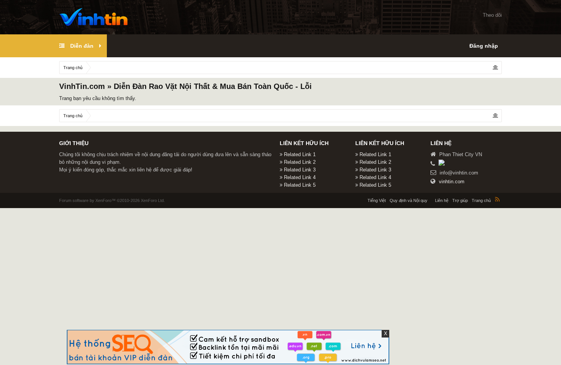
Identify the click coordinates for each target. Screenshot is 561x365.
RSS (497, 199)
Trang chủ (481, 200)
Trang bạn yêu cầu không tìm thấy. (97, 98)
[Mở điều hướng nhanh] (495, 67)
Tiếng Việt (377, 200)
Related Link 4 (300, 177)
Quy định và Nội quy (408, 200)
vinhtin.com (451, 181)
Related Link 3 (300, 170)
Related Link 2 (300, 162)
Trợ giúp (460, 200)
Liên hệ (441, 200)
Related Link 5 (300, 185)
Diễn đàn (82, 46)
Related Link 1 (300, 154)
